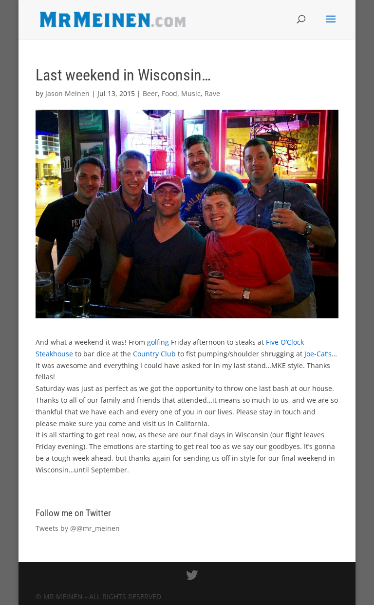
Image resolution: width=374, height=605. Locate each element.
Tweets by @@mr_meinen (78, 528)
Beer (150, 93)
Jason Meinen (67, 93)
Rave (212, 93)
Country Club (154, 353)
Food (169, 93)
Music (191, 93)
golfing (158, 342)
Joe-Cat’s (318, 353)
